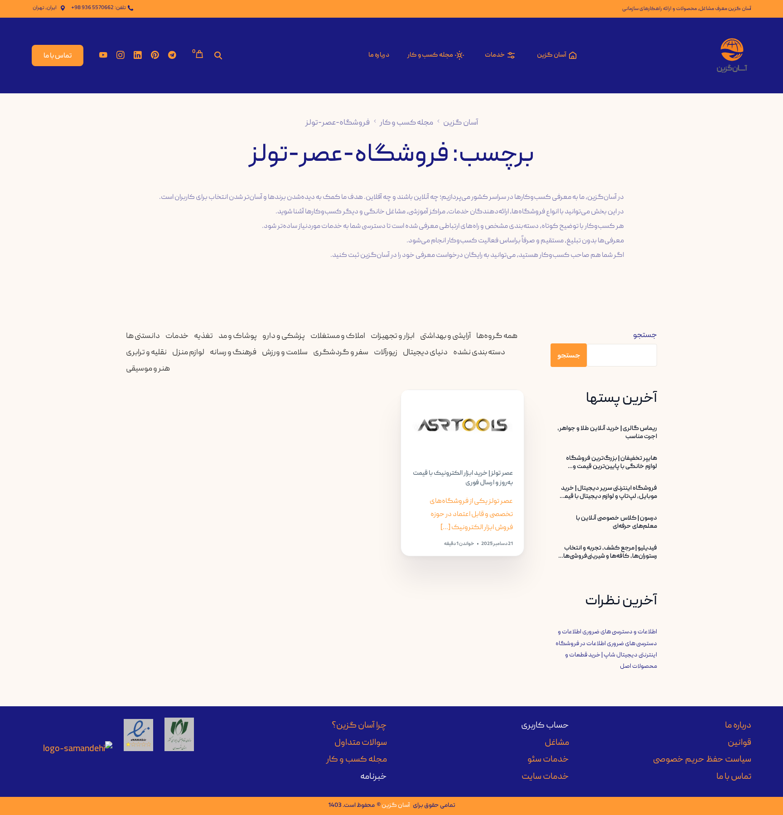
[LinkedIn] (137, 56)
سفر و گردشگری (340, 352)
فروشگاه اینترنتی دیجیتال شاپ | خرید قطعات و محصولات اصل (606, 655)
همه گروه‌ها (496, 336)
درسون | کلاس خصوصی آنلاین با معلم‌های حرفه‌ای (616, 522)
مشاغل (557, 743)
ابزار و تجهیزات (393, 336)
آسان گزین (396, 805)
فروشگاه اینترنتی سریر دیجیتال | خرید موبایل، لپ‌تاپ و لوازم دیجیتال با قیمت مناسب (608, 492)
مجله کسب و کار (356, 759)
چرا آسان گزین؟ (359, 725)
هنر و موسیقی (148, 369)
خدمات (176, 336)
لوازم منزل (188, 352)
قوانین (739, 743)
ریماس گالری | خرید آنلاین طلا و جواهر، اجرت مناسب (607, 432)
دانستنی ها (143, 336)
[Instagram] (120, 56)
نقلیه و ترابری (146, 352)
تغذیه (203, 336)
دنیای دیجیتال (425, 352)
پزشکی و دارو (283, 336)
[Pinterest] (155, 56)
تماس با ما (733, 777)
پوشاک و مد (237, 336)
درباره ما (738, 725)
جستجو (645, 335)
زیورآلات (385, 352)
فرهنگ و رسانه (233, 352)
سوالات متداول (360, 743)
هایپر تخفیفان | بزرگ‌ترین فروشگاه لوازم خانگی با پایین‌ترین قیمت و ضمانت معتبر (611, 462)
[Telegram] (172, 56)
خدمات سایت (545, 777)
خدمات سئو (548, 759)
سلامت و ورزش (285, 352)
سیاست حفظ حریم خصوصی (702, 759)
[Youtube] (103, 56)
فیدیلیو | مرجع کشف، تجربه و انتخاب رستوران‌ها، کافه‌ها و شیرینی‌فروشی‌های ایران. (608, 552)
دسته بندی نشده (479, 352)
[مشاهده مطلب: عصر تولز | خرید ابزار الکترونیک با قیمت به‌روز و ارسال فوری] (462, 425)
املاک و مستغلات (337, 336)
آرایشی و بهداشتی (445, 336)
